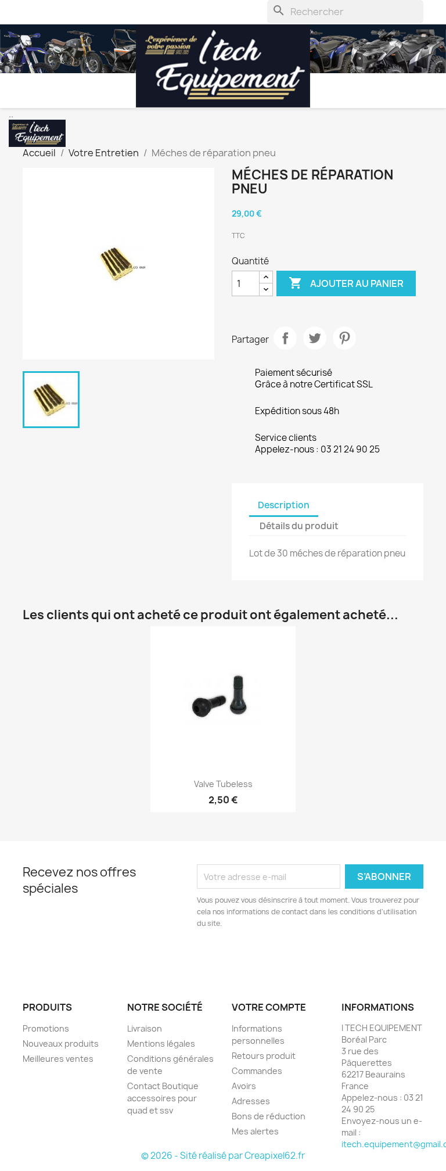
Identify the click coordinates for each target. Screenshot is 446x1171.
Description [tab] (284, 505)
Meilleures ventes (58, 1058)
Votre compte (269, 1007)
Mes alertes (255, 1131)
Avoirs (244, 1085)
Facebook (35, 957)
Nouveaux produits (61, 1043)
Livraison (144, 1028)
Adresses (251, 1101)
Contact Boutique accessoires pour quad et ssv (163, 1098)
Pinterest (344, 338)
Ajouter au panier (346, 283)
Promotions (46, 1028)
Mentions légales (161, 1043)
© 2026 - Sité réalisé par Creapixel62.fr (223, 1156)
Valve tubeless (223, 783)
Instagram (61, 957)
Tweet (314, 338)
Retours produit (264, 1055)
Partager (285, 338)
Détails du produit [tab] (299, 526)
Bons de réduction (268, 1116)
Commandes (257, 1070)
